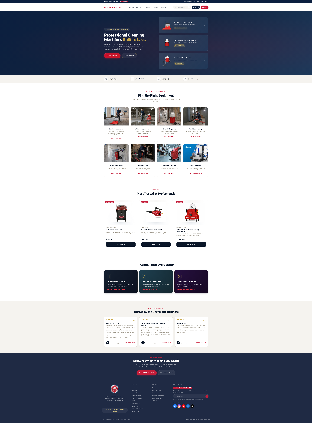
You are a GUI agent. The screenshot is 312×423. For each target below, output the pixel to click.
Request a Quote (204, 1)
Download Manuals (137, 398)
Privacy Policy (135, 406)
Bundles (156, 7)
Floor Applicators (157, 398)
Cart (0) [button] (197, 7)
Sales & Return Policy (137, 408)
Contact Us (135, 393)
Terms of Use (135, 411)
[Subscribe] (206, 396)
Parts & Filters (147, 7)
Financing (134, 390)
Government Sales (137, 387)
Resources (163, 7)
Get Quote (204, 7)
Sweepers (155, 393)
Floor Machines (156, 390)
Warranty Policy (136, 403)
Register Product (136, 395)
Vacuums (154, 387)
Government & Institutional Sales (191, 1)
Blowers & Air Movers (158, 395)
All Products (155, 401)
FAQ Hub (134, 401)
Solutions (131, 7)
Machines (138, 7)
